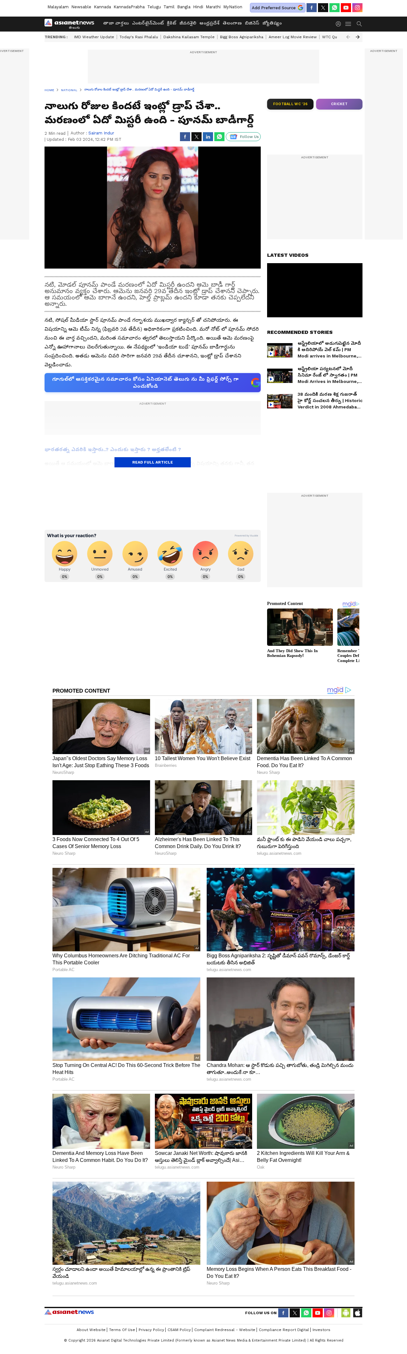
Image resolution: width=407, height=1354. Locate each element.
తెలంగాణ (232, 22)
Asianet (69, 1312)
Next (357, 36)
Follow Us (249, 136)
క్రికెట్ (171, 22)
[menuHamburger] (348, 24)
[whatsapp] (334, 7)
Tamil (169, 6)
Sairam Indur (101, 133)
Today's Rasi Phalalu (139, 37)
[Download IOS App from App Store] (357, 1312)
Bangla (183, 6)
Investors (321, 1330)
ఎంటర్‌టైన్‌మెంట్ (148, 22)
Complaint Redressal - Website (224, 1330)
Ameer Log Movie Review (293, 37)
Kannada (102, 6)
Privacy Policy (151, 1330)
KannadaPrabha (129, 6)
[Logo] (72, 24)
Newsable (81, 6)
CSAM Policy (179, 1330)
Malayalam (58, 6)
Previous (348, 36)
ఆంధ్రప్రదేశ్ (209, 22)
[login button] (340, 24)
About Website (91, 1330)
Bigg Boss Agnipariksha (241, 37)
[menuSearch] (359, 23)
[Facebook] (312, 7)
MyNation (232, 6)
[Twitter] (323, 7)
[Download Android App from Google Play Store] (346, 1312)
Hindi (198, 6)
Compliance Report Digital (284, 1330)
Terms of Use (122, 1330)
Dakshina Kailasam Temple (189, 37)
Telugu (154, 6)
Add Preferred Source (274, 7)
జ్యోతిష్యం (272, 22)
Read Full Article (152, 462)
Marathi (213, 6)
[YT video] (346, 7)
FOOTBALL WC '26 (290, 104)
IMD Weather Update (94, 37)
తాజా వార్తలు (116, 22)
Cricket (339, 104)
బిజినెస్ (252, 22)
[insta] (357, 7)
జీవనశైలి (187, 22)
